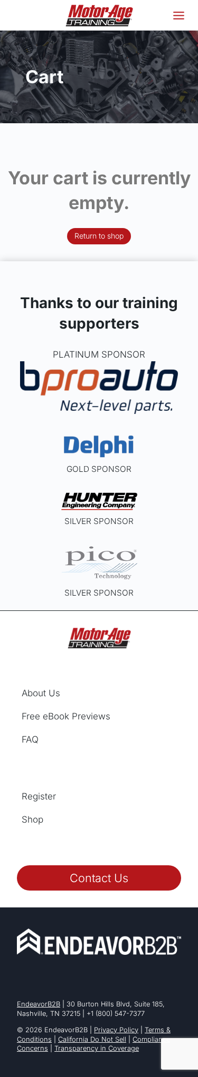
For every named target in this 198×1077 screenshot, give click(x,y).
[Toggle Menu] (179, 15)
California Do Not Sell (92, 1039)
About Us (41, 693)
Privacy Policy (116, 1030)
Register (39, 796)
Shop (32, 819)
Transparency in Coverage (96, 1048)
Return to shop (99, 235)
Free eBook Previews (66, 716)
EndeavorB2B (38, 1004)
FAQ (30, 739)
